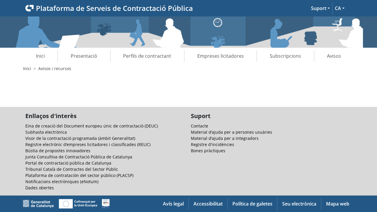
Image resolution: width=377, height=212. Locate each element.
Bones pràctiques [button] (208, 150)
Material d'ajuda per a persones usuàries (231, 132)
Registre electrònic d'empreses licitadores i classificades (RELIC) (88, 144)
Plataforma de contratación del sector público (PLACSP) (79, 175)
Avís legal (173, 204)
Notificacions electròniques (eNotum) (61, 181)
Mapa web (337, 204)
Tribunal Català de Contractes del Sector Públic (71, 169)
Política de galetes (252, 204)
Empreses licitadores (220, 56)
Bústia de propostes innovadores (57, 150)
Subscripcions (285, 56)
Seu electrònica (299, 204)
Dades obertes (39, 188)
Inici (40, 56)
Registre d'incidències (212, 144)
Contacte (199, 126)
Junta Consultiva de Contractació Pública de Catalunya (78, 157)
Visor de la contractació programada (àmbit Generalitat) (80, 138)
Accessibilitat (208, 204)
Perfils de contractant (147, 56)
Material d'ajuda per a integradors (225, 138)
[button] (320, 8)
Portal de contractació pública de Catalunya (68, 163)
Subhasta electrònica (46, 132)
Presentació (84, 56)
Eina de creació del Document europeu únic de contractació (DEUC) (91, 126)
